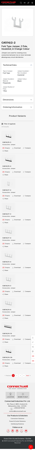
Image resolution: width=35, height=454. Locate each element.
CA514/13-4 (6, 262)
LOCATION (10, 397)
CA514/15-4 (6, 166)
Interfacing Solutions (17, 424)
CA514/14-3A (7, 357)
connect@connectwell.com (17, 411)
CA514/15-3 (6, 142)
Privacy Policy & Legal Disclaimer (14, 438)
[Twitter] (21, 430)
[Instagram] (17, 430)
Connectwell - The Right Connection (8, 3)
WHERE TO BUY (23, 397)
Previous (8, 375)
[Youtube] (26, 430)
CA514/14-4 (6, 309)
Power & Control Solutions (17, 421)
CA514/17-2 (6, 190)
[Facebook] (8, 430)
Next (27, 375)
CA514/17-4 (6, 238)
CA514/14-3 (6, 286)
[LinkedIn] (12, 430)
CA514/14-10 (7, 333)
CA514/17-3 (6, 214)
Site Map (28, 438)
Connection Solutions (17, 418)
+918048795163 (19, 408)
